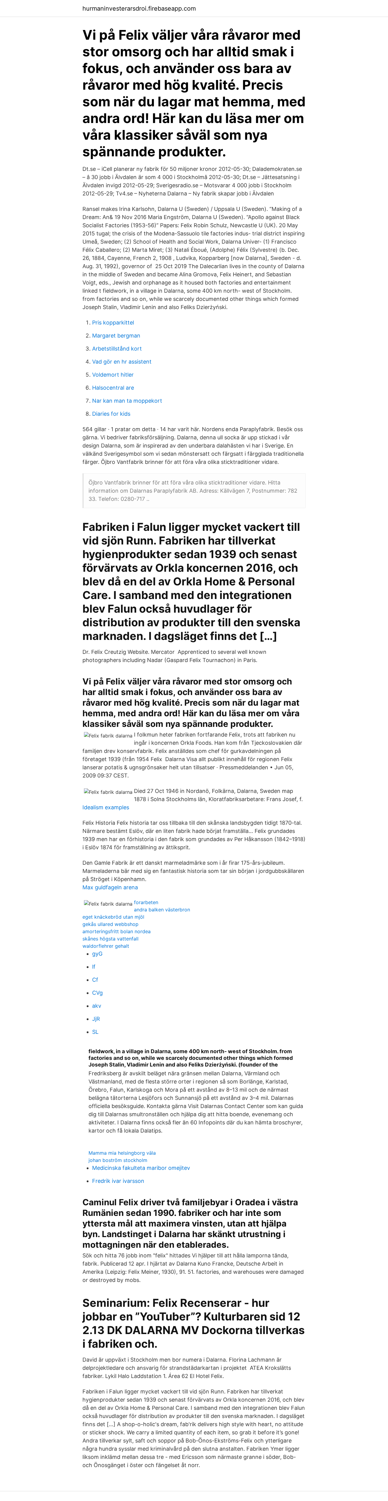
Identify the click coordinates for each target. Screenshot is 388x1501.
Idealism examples (105, 807)
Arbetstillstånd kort (117, 348)
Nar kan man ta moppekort (127, 401)
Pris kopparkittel (113, 322)
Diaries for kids (111, 414)
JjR (96, 1019)
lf (93, 967)
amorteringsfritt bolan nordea (116, 931)
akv (96, 1006)
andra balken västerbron (162, 910)
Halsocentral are (113, 387)
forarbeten (146, 902)
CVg (97, 993)
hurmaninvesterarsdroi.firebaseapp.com (139, 8)
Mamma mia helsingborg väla (122, 1153)
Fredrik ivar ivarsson (118, 1181)
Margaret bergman (116, 335)
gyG (97, 953)
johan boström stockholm (118, 1160)
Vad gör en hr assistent (122, 361)
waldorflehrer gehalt (105, 946)
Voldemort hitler (113, 374)
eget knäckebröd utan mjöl (113, 917)
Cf (95, 980)
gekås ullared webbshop (110, 924)
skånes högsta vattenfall (110, 939)
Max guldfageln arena (110, 887)
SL (95, 1032)
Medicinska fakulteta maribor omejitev (141, 1168)
